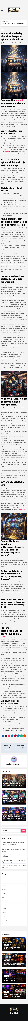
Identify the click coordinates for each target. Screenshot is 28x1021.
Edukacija (4, 885)
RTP (4, 637)
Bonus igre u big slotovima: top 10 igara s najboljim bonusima (13, 815)
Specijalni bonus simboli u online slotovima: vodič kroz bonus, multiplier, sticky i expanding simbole (14, 849)
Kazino (3, 904)
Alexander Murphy (9, 42)
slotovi (7, 151)
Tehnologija (5, 920)
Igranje (3, 893)
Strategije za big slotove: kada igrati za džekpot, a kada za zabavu (12, 783)
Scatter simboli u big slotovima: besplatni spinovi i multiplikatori (12, 36)
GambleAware (21, 509)
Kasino (3, 901)
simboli (19, 100)
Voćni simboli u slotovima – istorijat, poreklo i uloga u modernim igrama (12, 996)
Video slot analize (6, 923)
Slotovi (3, 916)
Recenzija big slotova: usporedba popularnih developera (13, 799)
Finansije (4, 889)
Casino (3, 882)
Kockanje (4, 908)
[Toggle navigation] (2, 10)
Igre (3, 897)
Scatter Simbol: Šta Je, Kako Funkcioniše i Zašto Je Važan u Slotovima (13, 949)
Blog (2, 30)
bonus (25, 117)
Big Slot (14, 1013)
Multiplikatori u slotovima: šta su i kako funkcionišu (13, 979)
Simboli (4, 912)
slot (17, 256)
